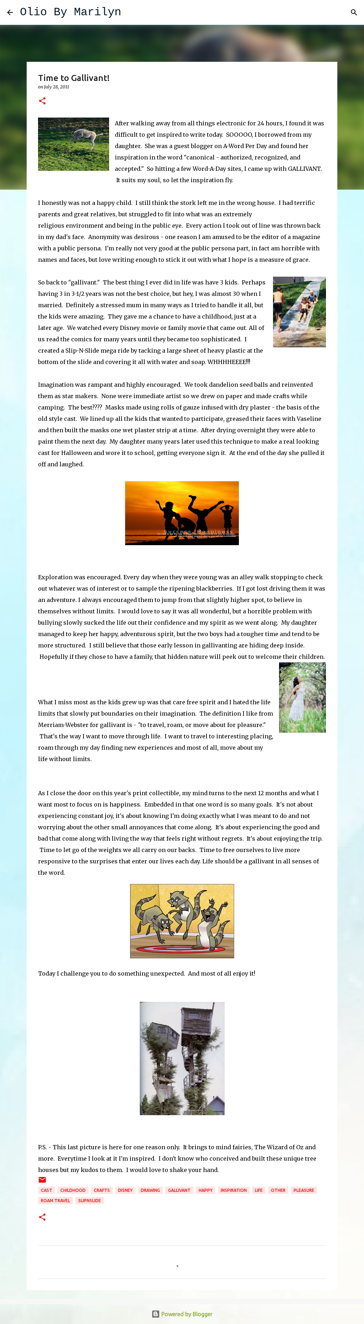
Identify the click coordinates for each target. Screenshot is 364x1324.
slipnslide (89, 1200)
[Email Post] (42, 1182)
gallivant (179, 1190)
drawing (150, 1190)
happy (206, 1190)
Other (278, 1190)
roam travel (55, 1200)
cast (46, 1190)
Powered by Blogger (186, 1314)
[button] (42, 101)
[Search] (131, 12)
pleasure (304, 1190)
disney (125, 1190)
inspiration (234, 1190)
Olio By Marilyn (70, 12)
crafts (102, 1190)
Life (259, 1190)
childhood (73, 1190)
